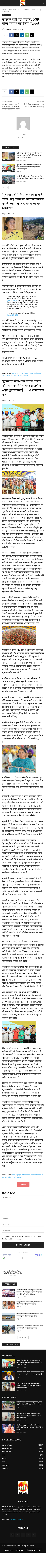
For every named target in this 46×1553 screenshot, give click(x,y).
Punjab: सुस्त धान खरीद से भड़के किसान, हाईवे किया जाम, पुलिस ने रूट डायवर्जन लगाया (11, 106)
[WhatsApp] (27, 35)
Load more (22, 1337)
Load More (23, 1184)
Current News (12, 10)
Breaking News (7, 159)
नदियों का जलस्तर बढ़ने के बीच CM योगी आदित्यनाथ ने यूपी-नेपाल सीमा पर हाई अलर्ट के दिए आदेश (30, 1427)
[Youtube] (28, 1535)
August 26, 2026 (13, 315)
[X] (16, 35)
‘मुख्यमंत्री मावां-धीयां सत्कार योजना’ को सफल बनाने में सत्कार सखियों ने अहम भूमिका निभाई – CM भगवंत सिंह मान (29, 167)
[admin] (3, 29)
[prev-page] (3, 187)
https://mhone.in (23, 138)
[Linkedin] (22, 35)
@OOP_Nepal (12, 301)
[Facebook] (11, 35)
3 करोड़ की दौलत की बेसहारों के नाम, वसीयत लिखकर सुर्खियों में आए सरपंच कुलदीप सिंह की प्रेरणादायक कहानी (29, 1386)
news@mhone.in (17, 1519)
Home (4, 10)
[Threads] (34, 1535)
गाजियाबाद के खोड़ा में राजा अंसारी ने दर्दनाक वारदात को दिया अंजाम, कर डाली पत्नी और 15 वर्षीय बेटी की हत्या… (29, 1416)
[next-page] (7, 187)
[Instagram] (17, 1535)
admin (9, 29)
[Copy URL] (32, 35)
